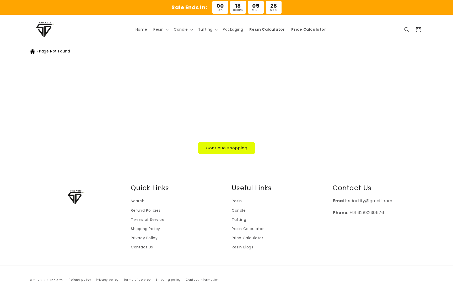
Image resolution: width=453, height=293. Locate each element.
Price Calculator (247, 238)
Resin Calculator (248, 228)
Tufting (239, 219)
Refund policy (80, 280)
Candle (239, 210)
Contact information (202, 280)
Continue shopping (226, 148)
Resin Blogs (243, 247)
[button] (160, 29)
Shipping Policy (145, 228)
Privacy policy (107, 280)
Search (138, 201)
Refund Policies (146, 210)
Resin (237, 201)
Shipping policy (168, 280)
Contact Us (142, 247)
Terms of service (137, 280)
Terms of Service (148, 219)
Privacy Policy (144, 238)
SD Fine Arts (53, 280)
